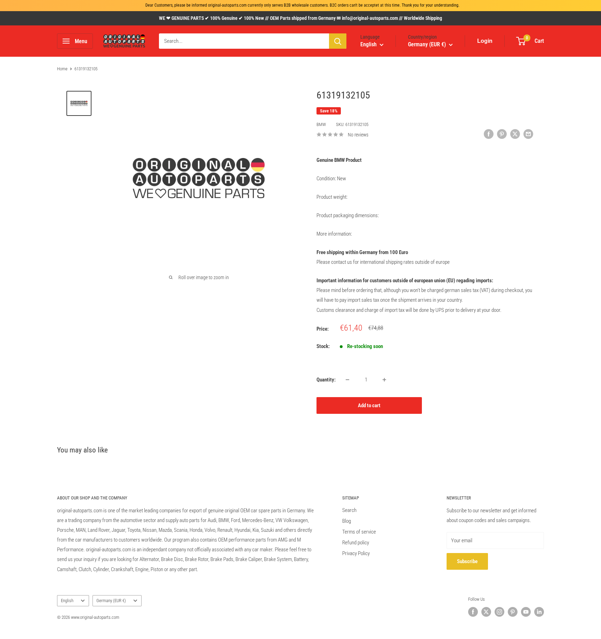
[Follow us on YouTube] (526, 612)
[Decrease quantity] (347, 379)
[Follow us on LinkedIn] (539, 612)
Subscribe (467, 561)
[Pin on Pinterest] (502, 134)
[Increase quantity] (384, 379)
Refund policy (355, 542)
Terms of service (359, 532)
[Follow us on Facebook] (473, 612)
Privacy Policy (356, 553)
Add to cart (369, 405)
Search (349, 510)
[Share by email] (528, 134)
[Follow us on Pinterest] (513, 612)
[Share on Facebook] (489, 134)
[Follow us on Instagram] (499, 612)
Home (62, 68)
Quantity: (326, 380)
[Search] (337, 41)
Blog (346, 521)
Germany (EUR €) (111, 600)
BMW (321, 124)
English (67, 600)
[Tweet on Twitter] (515, 134)
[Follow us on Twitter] (486, 612)
